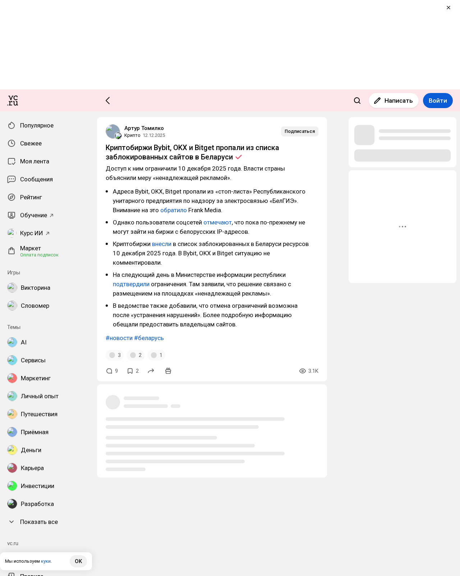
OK (78, 561)
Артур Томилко (144, 128)
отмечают (217, 222)
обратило (173, 210)
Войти (438, 100)
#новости (119, 338)
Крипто (132, 135)
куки (46, 561)
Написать (399, 100)
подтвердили (131, 284)
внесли (161, 243)
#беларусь (149, 338)
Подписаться (300, 131)
